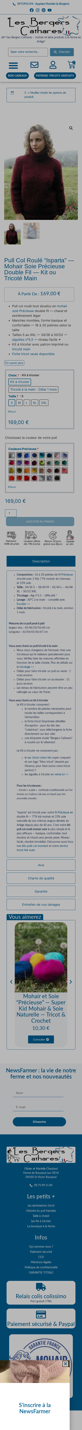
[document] (41, 715)
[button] (65, 1364)
